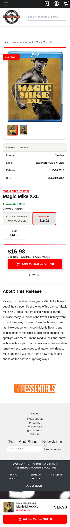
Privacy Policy (14, 476)
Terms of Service (35, 476)
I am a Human (52, 449)
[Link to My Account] (56, 4)
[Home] (11, 16)
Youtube (36, 426)
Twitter (36, 422)
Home (6, 42)
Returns (56, 474)
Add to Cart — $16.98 (38, 264)
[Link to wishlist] (47, 4)
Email (36, 434)
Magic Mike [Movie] (22, 42)
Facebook (36, 419)
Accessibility (35, 485)
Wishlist (36, 275)
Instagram (36, 430)
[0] (66, 5)
